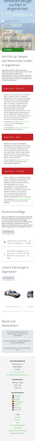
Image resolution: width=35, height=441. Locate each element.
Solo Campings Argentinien (23, 199)
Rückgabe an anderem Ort (12, 21)
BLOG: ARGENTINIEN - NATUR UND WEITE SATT (17, 349)
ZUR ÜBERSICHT (8, 232)
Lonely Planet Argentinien (22, 128)
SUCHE (8, 50)
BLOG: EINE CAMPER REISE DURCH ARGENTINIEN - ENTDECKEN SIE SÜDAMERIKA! (17, 334)
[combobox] (17, 15)
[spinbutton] (17, 38)
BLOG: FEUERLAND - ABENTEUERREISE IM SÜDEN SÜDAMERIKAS (17, 342)
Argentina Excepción (23, 160)
